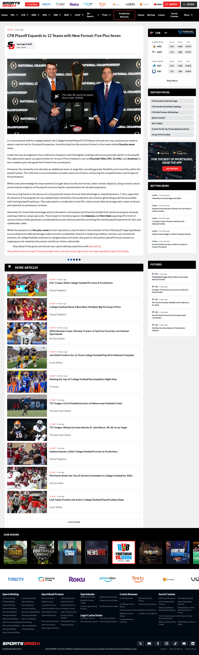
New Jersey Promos (68, 612)
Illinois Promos (48, 601)
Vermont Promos (48, 624)
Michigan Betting (9, 615)
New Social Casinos (185, 598)
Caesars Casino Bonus (148, 604)
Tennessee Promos (68, 621)
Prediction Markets (124, 15)
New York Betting (29, 619)
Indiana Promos (67, 601)
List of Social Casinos (167, 598)
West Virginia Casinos (108, 621)
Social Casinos (174, 15)
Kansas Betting (28, 605)
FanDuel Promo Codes (109, 606)
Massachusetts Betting (31, 612)
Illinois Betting (27, 601)
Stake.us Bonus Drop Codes (167, 623)
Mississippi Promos (49, 612)
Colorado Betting (29, 598)
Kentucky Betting (9, 608)
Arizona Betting (8, 598)
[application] (74, 96)
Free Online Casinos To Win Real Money (168, 617)
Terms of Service (176, 649)
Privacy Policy (191, 649)
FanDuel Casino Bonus (129, 610)
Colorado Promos (68, 598)
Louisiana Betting (29, 608)
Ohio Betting (27, 622)
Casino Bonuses (126, 598)
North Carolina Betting (11, 622)
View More (172, 80)
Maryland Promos (68, 605)
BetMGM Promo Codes (87, 601)
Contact (163, 649)
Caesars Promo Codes (108, 600)
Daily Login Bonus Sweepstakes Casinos (167, 608)
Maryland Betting (9, 612)
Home (5, 15)
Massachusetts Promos (51, 608)
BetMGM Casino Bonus (145, 599)
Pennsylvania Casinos (89, 621)
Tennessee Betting (29, 625)
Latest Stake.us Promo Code (186, 623)
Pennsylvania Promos (50, 621)
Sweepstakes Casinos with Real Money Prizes (186, 610)
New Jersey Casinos (108, 618)
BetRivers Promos (88, 597)
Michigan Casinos (88, 618)
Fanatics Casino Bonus (148, 613)
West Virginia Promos (50, 628)
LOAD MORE (74, 522)
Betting (151, 15)
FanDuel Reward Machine (126, 620)
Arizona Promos (48, 598)
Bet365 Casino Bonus (147, 610)
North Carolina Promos (67, 616)
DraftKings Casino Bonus (127, 605)
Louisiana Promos (49, 605)
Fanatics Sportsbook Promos (89, 607)
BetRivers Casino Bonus (127, 614)
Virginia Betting (28, 629)
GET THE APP (172, 168)
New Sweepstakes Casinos (185, 602)
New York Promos (49, 615)
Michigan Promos (68, 608)
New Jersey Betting (10, 619)
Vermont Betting (9, 629)
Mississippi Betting (29, 615)
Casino (161, 15)
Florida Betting (8, 601)
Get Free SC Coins (185, 616)
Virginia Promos (67, 624)
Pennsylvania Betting (10, 625)
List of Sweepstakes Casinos (166, 602)
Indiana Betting (8, 605)
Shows (141, 15)
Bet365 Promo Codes (108, 597)
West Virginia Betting (11, 632)
